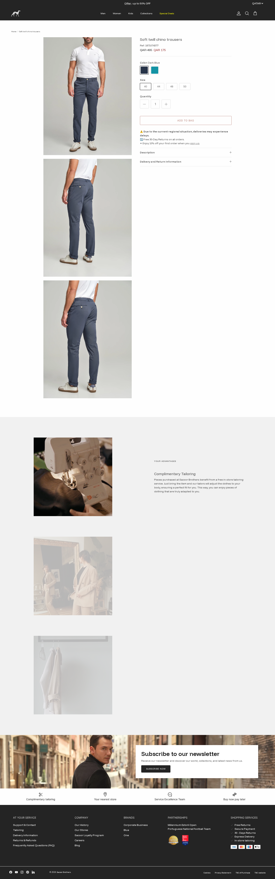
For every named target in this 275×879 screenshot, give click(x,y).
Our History (81, 824)
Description (147, 152)
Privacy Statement (223, 873)
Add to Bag (185, 120)
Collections (146, 13)
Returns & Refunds (24, 840)
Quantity (145, 96)
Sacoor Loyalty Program (89, 835)
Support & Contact (24, 824)
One (126, 835)
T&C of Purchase (243, 873)
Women (117, 13)
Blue (126, 829)
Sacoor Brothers (64, 872)
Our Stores (81, 829)
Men (103, 13)
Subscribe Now (156, 769)
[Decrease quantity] (144, 104)
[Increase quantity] (166, 104)
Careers (79, 840)
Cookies (207, 873)
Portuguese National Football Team (189, 828)
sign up (194, 143)
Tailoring (18, 829)
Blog (77, 845)
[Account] (238, 13)
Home (13, 31)
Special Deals (167, 13)
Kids (130, 13)
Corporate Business (136, 824)
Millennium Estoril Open (182, 824)
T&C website (260, 873)
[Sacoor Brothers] (16, 13)
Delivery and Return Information (160, 161)
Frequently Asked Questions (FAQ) (34, 845)
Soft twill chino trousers (29, 31)
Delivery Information (25, 835)
